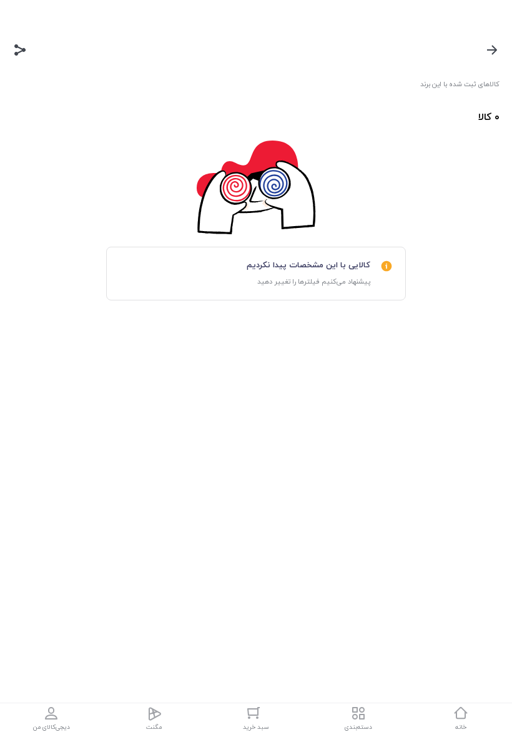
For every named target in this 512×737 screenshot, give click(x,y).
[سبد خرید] (256, 713)
